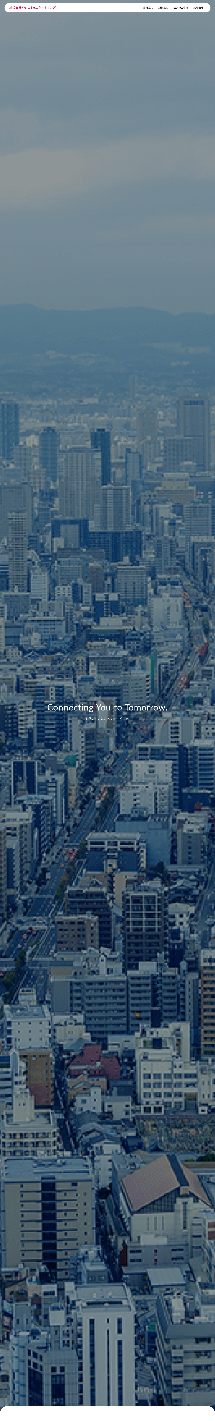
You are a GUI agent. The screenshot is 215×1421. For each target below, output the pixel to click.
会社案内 (148, 7)
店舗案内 (163, 7)
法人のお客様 (181, 7)
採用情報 (198, 7)
